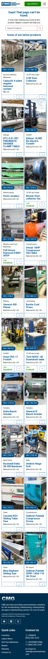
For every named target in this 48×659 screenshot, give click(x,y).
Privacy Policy (20, 616)
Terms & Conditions (8, 616)
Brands (4, 645)
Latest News (7, 639)
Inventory (5, 635)
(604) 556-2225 (32, 636)
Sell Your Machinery (9, 642)
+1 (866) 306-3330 (34, 643)
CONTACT (34, 4)
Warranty (5, 649)
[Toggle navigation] (45, 4)
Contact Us (6, 652)
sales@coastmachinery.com (35, 651)
